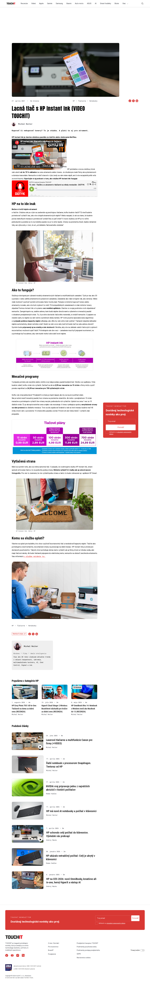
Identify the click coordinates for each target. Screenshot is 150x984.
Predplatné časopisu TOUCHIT (87, 943)
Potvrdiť (120, 427)
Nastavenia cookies (84, 957)
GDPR (79, 954)
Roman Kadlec (51, 793)
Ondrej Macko (51, 840)
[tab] (50, 617)
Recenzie (24, 3)
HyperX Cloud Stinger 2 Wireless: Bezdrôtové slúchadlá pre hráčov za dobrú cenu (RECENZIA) (55, 708)
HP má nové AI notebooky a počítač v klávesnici (71, 811)
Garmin (49, 3)
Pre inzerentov (53, 947)
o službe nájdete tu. (34, 556)
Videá (33, 3)
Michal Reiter (25, 124)
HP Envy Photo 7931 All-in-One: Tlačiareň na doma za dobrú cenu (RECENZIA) (24, 708)
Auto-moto (79, 3)
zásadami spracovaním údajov (116, 923)
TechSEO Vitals (28, 978)
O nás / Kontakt (53, 943)
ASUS (89, 3)
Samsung (59, 3)
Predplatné (52, 954)
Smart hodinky (105, 3)
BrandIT (51, 950)
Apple (41, 3)
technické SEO (11, 978)
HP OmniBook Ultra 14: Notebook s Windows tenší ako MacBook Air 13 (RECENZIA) (84, 708)
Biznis (117, 3)
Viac (124, 3)
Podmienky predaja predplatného (88, 950)
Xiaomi (68, 3)
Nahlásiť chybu (18, 634)
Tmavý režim (135, 950)
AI (96, 3)
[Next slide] (95, 590)
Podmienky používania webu (87, 947)
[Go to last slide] (14, 590)
